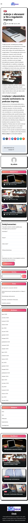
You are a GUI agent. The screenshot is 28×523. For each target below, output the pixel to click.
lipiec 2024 (4, 380)
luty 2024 (4, 397)
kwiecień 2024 (5, 390)
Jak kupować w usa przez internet (13, 183)
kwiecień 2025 (5, 355)
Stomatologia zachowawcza (8, 296)
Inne (5, 11)
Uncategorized (5, 425)
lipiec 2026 (4, 314)
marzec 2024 (5, 393)
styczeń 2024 (5, 400)
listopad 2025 (5, 338)
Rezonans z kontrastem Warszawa (13, 213)
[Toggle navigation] (1, 3)
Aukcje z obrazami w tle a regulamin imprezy (13, 17)
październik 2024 (6, 373)
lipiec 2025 (4, 352)
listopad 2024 (5, 369)
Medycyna (4, 418)
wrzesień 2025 (5, 345)
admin (9, 23)
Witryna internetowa (6, 250)
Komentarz (5, 231)
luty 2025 (4, 362)
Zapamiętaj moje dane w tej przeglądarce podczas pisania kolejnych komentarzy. (13, 259)
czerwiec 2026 (5, 317)
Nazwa (4, 237)
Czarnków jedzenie (6, 303)
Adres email (5, 244)
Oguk (14, 513)
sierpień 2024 (5, 376)
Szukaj (14, 272)
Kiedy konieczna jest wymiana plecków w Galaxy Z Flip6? (14, 197)
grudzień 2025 (5, 335)
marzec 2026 (5, 324)
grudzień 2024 (5, 366)
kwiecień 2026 (5, 321)
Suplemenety (5, 422)
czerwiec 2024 (5, 383)
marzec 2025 (5, 359)
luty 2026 (4, 328)
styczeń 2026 (5, 331)
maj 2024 (4, 386)
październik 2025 (6, 342)
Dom (3, 411)
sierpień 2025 (5, 348)
